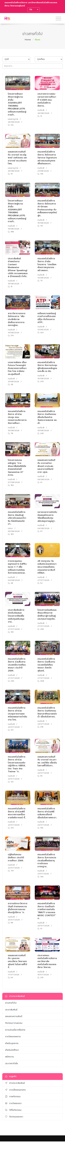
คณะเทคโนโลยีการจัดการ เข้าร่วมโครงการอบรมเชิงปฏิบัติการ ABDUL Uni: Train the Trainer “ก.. (17, 764)
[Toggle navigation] (58, 18)
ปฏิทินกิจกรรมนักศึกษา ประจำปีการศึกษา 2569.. (16, 857)
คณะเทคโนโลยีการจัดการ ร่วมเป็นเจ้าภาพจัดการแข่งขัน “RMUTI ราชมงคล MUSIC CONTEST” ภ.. (46, 911)
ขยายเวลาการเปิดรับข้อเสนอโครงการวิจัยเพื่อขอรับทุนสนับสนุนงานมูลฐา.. (47, 516)
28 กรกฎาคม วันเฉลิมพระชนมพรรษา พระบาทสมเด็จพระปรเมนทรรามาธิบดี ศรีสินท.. (47, 566)
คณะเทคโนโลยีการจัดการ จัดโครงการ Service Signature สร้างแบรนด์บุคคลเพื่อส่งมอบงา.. (47, 157)
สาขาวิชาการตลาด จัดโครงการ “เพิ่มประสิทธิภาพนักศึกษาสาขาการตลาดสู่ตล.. (16, 319)
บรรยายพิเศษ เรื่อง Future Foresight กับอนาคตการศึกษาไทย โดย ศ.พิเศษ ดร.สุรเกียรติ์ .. (17, 368)
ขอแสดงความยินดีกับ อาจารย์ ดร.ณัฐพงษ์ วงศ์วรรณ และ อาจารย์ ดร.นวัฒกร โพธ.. (17, 157)
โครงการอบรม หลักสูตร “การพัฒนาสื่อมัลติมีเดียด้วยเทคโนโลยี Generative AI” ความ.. (17, 468)
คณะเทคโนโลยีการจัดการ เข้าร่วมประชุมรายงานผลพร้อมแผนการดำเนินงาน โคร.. (17, 713)
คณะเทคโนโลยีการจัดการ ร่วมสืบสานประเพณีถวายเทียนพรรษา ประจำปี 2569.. (17, 664)
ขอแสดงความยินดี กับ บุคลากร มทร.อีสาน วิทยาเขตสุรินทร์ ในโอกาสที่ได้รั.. (17, 961)
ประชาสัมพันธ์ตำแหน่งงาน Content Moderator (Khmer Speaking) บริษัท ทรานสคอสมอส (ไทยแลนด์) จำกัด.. (18, 267)
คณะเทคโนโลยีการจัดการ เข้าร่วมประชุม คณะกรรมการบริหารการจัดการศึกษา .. (17, 417)
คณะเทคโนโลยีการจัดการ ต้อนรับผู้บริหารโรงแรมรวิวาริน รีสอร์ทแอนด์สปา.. (17, 517)
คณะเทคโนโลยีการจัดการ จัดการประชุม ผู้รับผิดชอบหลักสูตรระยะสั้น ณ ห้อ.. (47, 367)
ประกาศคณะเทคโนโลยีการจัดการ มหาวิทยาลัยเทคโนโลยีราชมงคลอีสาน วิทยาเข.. (47, 961)
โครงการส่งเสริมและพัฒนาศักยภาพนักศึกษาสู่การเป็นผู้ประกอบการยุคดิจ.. (47, 614)
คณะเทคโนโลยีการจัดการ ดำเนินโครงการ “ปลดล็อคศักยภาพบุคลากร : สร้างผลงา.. (46, 264)
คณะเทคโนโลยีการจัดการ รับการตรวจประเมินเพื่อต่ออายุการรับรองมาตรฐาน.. (46, 860)
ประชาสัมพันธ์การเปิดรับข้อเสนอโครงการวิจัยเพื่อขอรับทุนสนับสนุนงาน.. (16, 615)
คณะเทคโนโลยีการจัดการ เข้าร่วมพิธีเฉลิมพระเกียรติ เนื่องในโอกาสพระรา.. (47, 813)
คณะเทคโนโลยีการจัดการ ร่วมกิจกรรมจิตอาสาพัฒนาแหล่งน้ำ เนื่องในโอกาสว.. (47, 712)
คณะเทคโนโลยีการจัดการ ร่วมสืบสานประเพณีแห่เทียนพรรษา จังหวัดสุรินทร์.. (46, 664)
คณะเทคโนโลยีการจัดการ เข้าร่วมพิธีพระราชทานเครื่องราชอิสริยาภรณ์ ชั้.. (17, 813)
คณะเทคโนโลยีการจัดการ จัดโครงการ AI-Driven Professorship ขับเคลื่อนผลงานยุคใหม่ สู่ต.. (47, 208)
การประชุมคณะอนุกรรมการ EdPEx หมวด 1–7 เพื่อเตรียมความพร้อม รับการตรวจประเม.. (17, 566)
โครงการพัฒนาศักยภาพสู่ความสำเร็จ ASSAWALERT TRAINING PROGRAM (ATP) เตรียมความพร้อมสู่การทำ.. (17, 104)
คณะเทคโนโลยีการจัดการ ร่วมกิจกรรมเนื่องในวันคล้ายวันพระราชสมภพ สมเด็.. (47, 417)
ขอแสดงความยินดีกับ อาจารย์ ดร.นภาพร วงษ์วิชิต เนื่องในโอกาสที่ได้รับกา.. (47, 761)
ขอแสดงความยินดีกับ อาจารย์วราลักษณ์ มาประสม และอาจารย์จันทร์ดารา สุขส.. (46, 466)
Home (28, 39)
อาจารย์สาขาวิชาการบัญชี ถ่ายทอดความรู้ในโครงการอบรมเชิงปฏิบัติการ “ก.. (17, 908)
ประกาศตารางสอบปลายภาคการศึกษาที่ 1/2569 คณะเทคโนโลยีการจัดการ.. (46, 99)
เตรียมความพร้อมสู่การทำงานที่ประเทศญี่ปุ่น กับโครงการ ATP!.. (46, 318)
